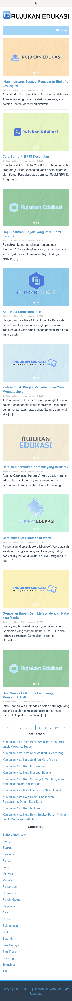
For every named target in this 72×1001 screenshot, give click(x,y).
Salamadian (10, 925)
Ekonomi (8, 854)
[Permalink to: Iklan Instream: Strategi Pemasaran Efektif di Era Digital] (36, 58)
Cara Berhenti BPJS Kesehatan (26, 156)
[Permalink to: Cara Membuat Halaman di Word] (36, 514)
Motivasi (8, 873)
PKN (6, 912)
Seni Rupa (9, 951)
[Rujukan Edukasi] (36, 14)
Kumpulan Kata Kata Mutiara (21, 808)
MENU (63, 30)
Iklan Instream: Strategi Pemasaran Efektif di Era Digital (36, 83)
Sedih (6, 932)
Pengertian (10, 886)
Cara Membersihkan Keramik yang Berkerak (35, 467)
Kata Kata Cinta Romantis (22, 311)
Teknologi (9, 964)
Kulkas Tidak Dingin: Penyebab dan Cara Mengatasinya (33, 389)
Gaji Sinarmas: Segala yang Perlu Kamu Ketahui (32, 234)
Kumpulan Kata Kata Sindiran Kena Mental (30, 759)
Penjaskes (9, 893)
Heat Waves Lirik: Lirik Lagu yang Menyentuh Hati (28, 695)
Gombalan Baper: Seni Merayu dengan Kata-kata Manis (36, 615)
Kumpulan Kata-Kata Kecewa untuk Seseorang (33, 753)
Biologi (7, 841)
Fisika (6, 860)
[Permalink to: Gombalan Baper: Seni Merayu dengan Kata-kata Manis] (36, 590)
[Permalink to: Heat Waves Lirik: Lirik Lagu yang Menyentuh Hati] (36, 670)
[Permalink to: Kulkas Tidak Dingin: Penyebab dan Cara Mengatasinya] (36, 364)
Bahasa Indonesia (14, 834)
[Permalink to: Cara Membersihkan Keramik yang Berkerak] (36, 444)
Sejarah (8, 938)
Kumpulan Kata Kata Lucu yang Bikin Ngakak (32, 790)
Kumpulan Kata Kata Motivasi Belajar (27, 772)
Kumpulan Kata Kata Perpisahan (24, 766)
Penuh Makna (11, 899)
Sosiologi (9, 958)
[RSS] (36, 3)
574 (56, 727)
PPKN (6, 919)
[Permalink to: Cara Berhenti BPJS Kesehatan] (36, 133)
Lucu (6, 867)
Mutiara (7, 880)
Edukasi (8, 847)
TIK (5, 971)
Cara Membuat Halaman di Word (27, 537)
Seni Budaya (11, 945)
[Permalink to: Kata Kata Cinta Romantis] (36, 288)
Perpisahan (10, 906)
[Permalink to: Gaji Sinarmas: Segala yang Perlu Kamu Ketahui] (36, 209)
